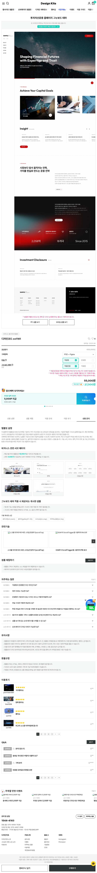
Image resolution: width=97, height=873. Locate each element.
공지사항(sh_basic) (9, 519)
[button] (44, 406)
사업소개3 (48, 494)
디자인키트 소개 (6, 839)
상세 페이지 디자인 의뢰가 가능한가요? (21, 627)
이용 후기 (67, 418)
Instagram (62, 839)
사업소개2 (16, 494)
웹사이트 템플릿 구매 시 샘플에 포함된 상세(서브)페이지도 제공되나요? (32, 615)
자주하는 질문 (29, 845)
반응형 (83, 360)
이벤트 (72, 10)
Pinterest (62, 842)
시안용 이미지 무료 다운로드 (47, 27)
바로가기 (90, 560)
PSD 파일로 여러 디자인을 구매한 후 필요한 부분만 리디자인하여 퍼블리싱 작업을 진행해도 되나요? (41, 609)
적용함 (83, 366)
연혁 (48, 476)
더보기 (93, 580)
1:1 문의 (79, 816)
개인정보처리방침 (30, 850)
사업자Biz (62, 10)
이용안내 (4, 845)
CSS (45, 847)
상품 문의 (86, 418)
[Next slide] (93, 541)
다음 (55, 734)
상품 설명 (10, 418)
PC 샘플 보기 (35, 322)
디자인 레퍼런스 (41, 10)
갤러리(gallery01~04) (25, 519)
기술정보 (46, 845)
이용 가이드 (81, 10)
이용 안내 (48, 418)
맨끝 (59, 734)
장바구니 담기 (24, 868)
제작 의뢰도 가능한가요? (16, 591)
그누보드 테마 (6, 365)
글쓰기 (91, 742)
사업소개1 (80, 476)
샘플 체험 (29, 418)
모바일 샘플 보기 (61, 322)
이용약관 (27, 847)
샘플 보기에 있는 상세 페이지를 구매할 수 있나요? (24, 621)
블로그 (46, 835)
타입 (3, 360)
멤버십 (53, 10)
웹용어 (46, 839)
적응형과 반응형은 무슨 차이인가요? (20, 585)
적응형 (66, 360)
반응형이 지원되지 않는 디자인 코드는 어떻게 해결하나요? (27, 597)
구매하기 (72, 868)
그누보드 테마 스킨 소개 (8, 842)
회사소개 (16, 476)
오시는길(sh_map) (41, 519)
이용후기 (91, 10)
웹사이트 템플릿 (8, 10)
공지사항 (27, 839)
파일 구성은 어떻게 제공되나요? (18, 603)
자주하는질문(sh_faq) (57, 519)
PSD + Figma (69, 354)
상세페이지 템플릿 (24, 10)
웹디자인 (46, 842)
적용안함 (67, 366)
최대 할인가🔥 (78, 384)
